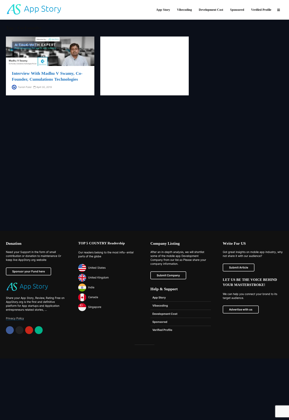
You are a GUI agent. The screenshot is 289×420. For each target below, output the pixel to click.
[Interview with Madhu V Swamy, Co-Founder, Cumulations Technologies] (50, 51)
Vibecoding (184, 9)
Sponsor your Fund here (28, 271)
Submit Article (238, 267)
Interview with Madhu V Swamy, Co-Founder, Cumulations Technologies (47, 76)
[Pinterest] (29, 330)
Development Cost (211, 9)
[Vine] (39, 330)
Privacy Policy (15, 318)
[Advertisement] (144, 228)
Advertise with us (240, 309)
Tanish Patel (24, 87)
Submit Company (168, 275)
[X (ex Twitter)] (19, 330)
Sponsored (237, 9)
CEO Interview (24, 44)
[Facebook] (10, 330)
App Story (163, 9)
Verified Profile (261, 9)
